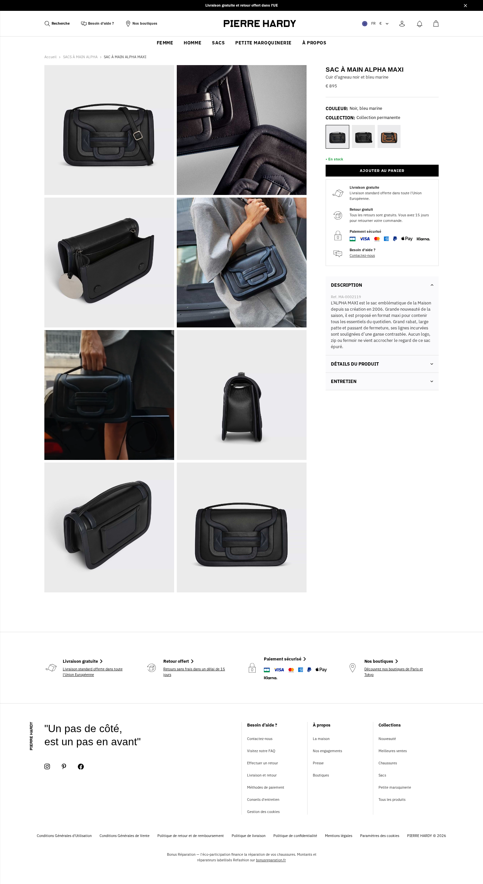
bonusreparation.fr (271, 860)
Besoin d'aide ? (101, 23)
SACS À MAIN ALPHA (80, 57)
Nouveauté (387, 738)
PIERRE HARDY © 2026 (426, 835)
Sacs (218, 43)
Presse (318, 763)
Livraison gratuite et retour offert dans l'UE (241, 5)
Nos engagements (327, 751)
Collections (390, 725)
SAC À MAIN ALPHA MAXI (125, 57)
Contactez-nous (362, 255)
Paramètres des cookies (379, 835)
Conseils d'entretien (263, 799)
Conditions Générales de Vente (125, 835)
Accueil (50, 57)
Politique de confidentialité (295, 835)
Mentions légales (338, 835)
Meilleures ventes (393, 751)
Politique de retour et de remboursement (190, 835)
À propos (314, 43)
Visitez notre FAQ (261, 751)
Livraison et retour (262, 775)
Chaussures (388, 763)
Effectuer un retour (262, 763)
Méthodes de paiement (265, 787)
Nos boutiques (144, 23)
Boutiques (321, 775)
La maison (321, 738)
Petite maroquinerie (263, 43)
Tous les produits (392, 799)
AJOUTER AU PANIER (382, 170)
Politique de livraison (248, 835)
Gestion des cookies (263, 811)
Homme (192, 43)
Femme (165, 43)
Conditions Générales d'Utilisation (64, 835)
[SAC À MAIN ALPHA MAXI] (109, 395)
